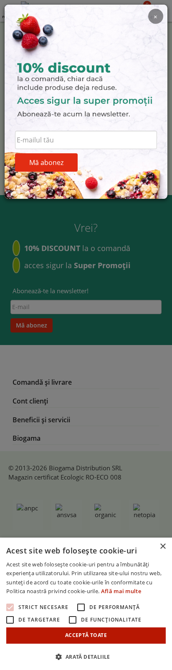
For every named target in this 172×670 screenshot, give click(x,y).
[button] (86, 656)
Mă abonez (46, 162)
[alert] (86, 604)
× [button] (162, 546)
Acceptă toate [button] (86, 635)
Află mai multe (121, 591)
